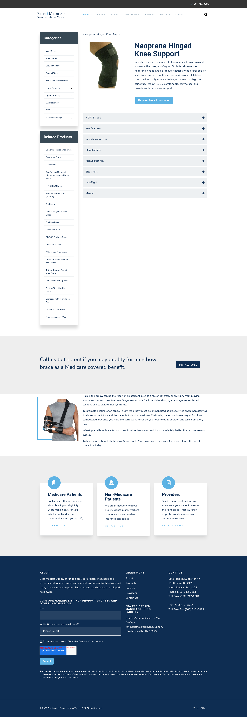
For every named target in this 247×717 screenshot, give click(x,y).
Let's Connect (173, 525)
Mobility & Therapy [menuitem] (54, 117)
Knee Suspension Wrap (56, 317)
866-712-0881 (201, 3)
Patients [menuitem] (101, 14)
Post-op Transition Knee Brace (56, 290)
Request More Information (154, 100)
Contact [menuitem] (179, 14)
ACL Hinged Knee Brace (56, 252)
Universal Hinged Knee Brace (59, 149)
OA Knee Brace (52, 222)
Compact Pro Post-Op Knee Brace (58, 301)
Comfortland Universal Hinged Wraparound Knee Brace (57, 175)
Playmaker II (51, 164)
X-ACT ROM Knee (54, 186)
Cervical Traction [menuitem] (53, 73)
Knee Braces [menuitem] (51, 58)
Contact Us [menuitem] (132, 598)
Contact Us (57, 525)
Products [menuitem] (87, 14)
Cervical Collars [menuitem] (53, 65)
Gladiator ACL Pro (53, 244)
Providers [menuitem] (150, 14)
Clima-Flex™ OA (53, 229)
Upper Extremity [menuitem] (53, 95)
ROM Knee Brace (53, 157)
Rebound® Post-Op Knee (57, 280)
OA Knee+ (50, 204)
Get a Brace (114, 525)
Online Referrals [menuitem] (132, 14)
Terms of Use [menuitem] (200, 708)
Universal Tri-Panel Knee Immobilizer (57, 261)
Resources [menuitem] (165, 14)
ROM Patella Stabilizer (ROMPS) (55, 195)
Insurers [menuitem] (115, 14)
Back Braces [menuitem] (51, 51)
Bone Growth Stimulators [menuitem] (57, 80)
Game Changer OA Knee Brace (56, 213)
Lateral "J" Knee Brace (55, 309)
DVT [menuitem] (48, 110)
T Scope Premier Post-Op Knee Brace (57, 272)
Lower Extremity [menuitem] (53, 88)
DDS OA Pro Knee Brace (56, 237)
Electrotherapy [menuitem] (52, 102)
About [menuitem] (129, 578)
